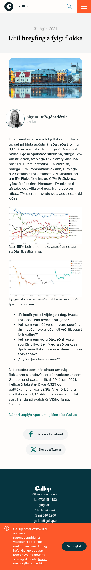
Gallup (8, 6)
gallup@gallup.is (45, 521)
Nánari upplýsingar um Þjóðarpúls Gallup (43, 415)
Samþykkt (74, 546)
